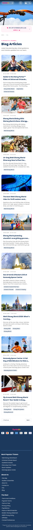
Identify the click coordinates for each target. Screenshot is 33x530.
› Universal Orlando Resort (9, 460)
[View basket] (26, 3)
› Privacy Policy (5, 506)
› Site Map (4, 478)
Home (2, 35)
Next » (28, 420)
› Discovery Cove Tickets (8, 465)
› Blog (3, 490)
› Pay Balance (5, 508)
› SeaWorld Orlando (7, 463)
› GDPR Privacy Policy (7, 515)
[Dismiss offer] (30, 29)
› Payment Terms (6, 501)
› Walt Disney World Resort (9, 458)
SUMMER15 (17, 30)
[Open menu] (12, 3)
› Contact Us (5, 485)
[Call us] (30, 3)
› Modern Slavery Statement (9, 513)
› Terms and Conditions (8, 498)
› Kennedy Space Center (8, 470)
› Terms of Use (5, 503)
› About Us (4, 483)
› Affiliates (4, 518)
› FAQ (2, 488)
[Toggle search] (21, 3)
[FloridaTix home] (5, 3)
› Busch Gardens (6, 467)
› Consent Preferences (8, 520)
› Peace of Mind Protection (9, 510)
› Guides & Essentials (7, 480)
